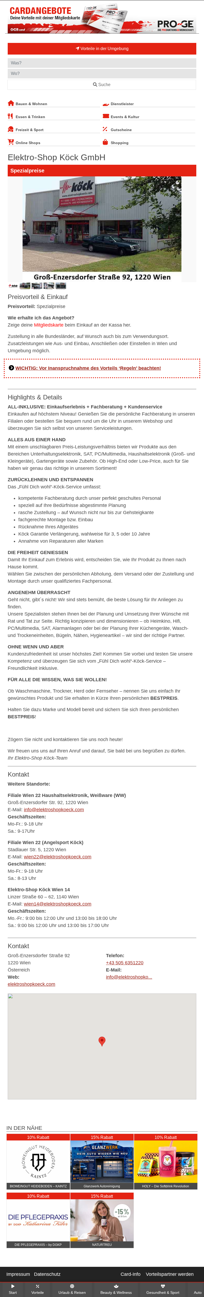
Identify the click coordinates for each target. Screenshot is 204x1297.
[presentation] (13, 229)
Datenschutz (47, 1274)
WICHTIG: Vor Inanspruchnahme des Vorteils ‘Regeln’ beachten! (88, 368)
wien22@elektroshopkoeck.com (57, 856)
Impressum (18, 1274)
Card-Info (131, 1274)
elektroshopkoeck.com (31, 984)
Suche (104, 84)
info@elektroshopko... (129, 977)
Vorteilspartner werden (170, 1274)
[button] (102, 1042)
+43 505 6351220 (124, 962)
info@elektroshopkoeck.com (54, 809)
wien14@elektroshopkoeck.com (57, 904)
